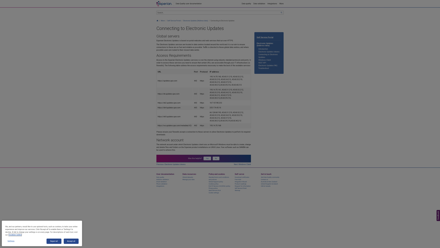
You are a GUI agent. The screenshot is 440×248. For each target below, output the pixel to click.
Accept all (71, 241)
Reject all (54, 241)
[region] (42, 233)
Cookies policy (15, 235)
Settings (11, 241)
